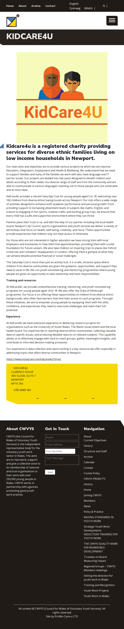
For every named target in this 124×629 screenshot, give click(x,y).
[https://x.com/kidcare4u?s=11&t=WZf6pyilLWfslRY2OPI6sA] (93, 397)
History (88, 446)
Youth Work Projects (96, 590)
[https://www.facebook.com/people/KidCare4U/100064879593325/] (65, 397)
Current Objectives (95, 440)
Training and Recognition (99, 585)
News (87, 506)
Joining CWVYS (93, 495)
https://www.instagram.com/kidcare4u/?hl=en (33, 359)
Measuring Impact (95, 561)
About (22, 6)
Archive (36, 6)
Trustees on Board (95, 557)
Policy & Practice (93, 511)
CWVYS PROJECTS (94, 479)
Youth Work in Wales (96, 596)
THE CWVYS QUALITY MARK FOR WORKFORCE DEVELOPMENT (101, 547)
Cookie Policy (92, 473)
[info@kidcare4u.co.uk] (37, 397)
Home (10, 6)
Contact (50, 6)
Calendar (89, 462)
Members (89, 500)
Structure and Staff (95, 451)
